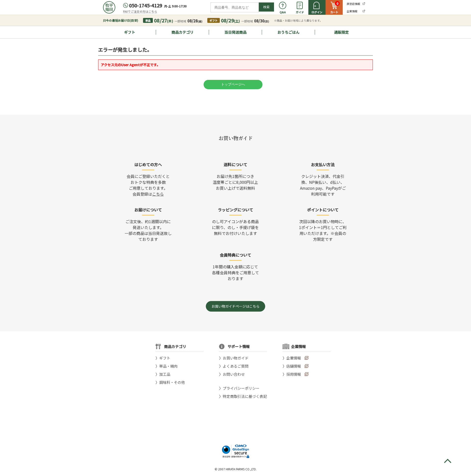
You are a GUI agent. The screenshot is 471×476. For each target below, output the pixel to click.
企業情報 (293, 358)
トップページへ (233, 84)
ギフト (129, 32)
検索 (266, 7)
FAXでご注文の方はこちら (140, 11)
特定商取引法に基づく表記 (245, 396)
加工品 (164, 374)
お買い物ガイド (236, 358)
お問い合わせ (234, 374)
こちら (158, 194)
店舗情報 (293, 366)
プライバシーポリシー (241, 388)
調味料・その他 (172, 382)
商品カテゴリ (182, 32)
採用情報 (293, 374)
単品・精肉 (168, 366)
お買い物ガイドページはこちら (235, 306)
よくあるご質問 (236, 366)
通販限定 (341, 32)
